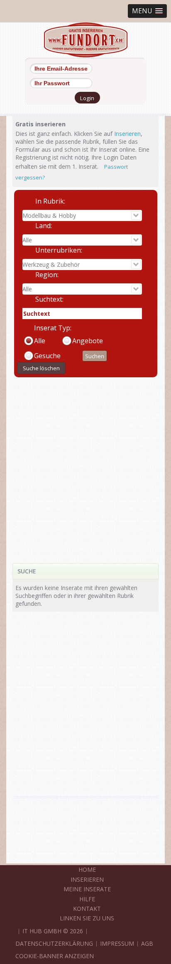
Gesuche (47, 355)
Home (87, 869)
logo (85, 39)
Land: (43, 225)
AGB (147, 943)
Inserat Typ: (52, 327)
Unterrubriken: (58, 250)
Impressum (117, 943)
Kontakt (87, 908)
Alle (39, 340)
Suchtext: (49, 299)
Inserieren (127, 134)
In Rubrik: (50, 201)
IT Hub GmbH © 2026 (52, 931)
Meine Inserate (87, 889)
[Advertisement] (85, 464)
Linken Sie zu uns (87, 918)
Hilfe (87, 899)
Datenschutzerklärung (54, 943)
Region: (47, 274)
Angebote (87, 340)
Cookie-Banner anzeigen (54, 956)
